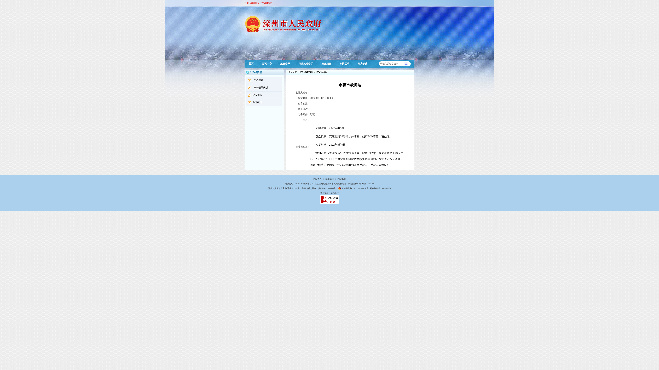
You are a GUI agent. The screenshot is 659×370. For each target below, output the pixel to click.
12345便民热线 (260, 87)
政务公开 (285, 63)
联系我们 (329, 179)
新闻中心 (267, 63)
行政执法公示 (306, 63)
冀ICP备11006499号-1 (328, 188)
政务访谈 (257, 95)
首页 (251, 63)
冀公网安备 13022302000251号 (355, 188)
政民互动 (344, 63)
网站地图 (341, 179)
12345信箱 (257, 80)
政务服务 (326, 63)
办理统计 (257, 102)
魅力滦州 (363, 63)
